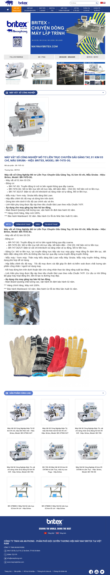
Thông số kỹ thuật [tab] (23, 224)
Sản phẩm (17, 571)
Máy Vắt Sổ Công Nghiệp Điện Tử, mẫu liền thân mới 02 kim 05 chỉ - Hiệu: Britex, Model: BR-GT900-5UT (55, 430)
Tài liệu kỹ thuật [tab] (51, 224)
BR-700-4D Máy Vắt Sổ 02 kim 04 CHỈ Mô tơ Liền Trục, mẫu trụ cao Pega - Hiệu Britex (54, 469)
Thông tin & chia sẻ (44, 571)
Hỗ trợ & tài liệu (29, 571)
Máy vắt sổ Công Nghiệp (22, 92)
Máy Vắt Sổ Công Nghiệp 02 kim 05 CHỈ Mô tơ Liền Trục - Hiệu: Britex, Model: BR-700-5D (89, 469)
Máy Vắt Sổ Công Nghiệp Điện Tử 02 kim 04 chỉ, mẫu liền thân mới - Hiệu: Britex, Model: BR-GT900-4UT (21, 430)
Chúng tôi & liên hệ (60, 571)
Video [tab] (38, 224)
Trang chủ (8, 571)
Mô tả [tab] (8, 224)
